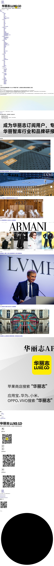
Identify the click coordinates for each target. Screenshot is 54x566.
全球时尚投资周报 (6, 33)
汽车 (4, 15)
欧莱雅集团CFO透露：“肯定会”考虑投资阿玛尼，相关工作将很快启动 (11, 253)
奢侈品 (3, 12)
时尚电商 (5, 73)
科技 (3, 72)
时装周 (5, 45)
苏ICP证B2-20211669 (2, 496)
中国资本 (5, 31)
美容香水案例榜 (6, 59)
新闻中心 (5, 82)
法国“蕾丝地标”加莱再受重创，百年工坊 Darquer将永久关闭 (9, 171)
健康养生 (5, 65)
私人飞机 (5, 16)
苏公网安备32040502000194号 (4, 497)
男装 (4, 41)
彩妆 (4, 55)
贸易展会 (5, 46)
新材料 (5, 77)
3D (4, 75)
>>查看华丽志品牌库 (2, 418)
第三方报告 (5, 39)
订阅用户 (1, 11)
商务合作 (5, 81)
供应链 (5, 52)
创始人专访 (5, 68)
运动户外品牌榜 (6, 26)
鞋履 (4, 49)
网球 (4, 22)
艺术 (4, 62)
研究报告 (3, 36)
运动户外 (3, 19)
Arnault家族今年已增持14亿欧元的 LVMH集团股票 (8, 306)
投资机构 (5, 32)
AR (4, 76)
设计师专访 (5, 69)
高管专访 (5, 70)
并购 (4, 29)
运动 (4, 20)
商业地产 (3, 66)
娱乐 (4, 63)
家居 (4, 61)
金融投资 (3, 27)
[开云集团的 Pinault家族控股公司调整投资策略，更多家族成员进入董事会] (24, 333)
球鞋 (4, 25)
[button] (2, 470)
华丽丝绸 (5, 18)
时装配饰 (3, 40)
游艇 (4, 17)
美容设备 (5, 58)
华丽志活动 (5, 80)
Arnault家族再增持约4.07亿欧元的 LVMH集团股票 (8, 220)
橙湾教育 (2, 1)
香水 (4, 56)
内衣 (4, 50)
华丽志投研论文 (6, 35)
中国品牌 (5, 42)
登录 (0, 10)
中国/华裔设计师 (6, 43)
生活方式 (3, 60)
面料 (4, 51)
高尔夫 (5, 23)
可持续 (5, 53)
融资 (4, 28)
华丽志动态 (2, 3)
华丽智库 (2, 2)
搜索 (7, 9)
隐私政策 (5, 83)
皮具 (4, 48)
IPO (4, 30)
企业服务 (5, 78)
